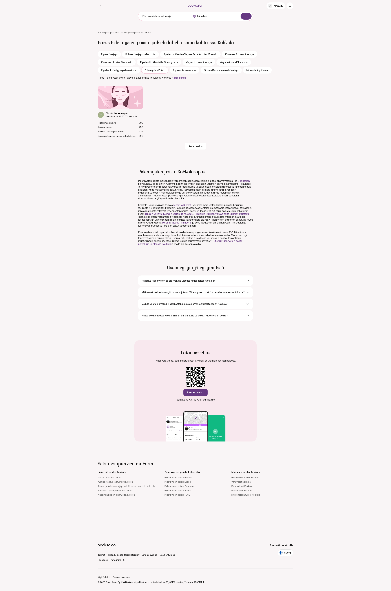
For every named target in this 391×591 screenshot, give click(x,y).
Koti (99, 32)
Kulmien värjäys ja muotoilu (178, 213)
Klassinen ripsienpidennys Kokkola (115, 490)
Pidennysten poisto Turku (177, 494)
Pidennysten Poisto (154, 70)
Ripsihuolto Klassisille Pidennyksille (159, 62)
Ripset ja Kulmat (111, 32)
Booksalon (244, 180)
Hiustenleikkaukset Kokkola (245, 477)
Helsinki (166, 222)
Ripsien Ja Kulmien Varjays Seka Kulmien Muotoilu (190, 54)
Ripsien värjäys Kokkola (110, 477)
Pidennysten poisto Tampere (179, 486)
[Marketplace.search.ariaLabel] (246, 16)
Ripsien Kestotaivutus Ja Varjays (221, 70)
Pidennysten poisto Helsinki (178, 477)
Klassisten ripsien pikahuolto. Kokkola (116, 494)
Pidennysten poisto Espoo (177, 481)
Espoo (175, 222)
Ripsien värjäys (153, 213)
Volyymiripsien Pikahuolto (234, 62)
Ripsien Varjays (109, 54)
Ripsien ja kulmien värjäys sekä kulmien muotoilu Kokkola (126, 486)
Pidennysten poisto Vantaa (177, 490)
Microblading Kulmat (257, 70)
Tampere (186, 222)
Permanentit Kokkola (241, 490)
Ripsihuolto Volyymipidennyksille (119, 70)
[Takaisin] (101, 5)
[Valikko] (290, 5)
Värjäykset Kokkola (241, 481)
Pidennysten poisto (131, 32)
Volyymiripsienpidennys (199, 62)
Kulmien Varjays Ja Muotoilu (140, 54)
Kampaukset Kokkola (241, 486)
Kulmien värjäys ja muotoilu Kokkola (115, 481)
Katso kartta (179, 77)
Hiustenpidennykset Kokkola (245, 494)
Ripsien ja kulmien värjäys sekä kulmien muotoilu (222, 213)
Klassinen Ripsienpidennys (239, 54)
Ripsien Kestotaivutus (184, 70)
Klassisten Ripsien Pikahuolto (116, 62)
